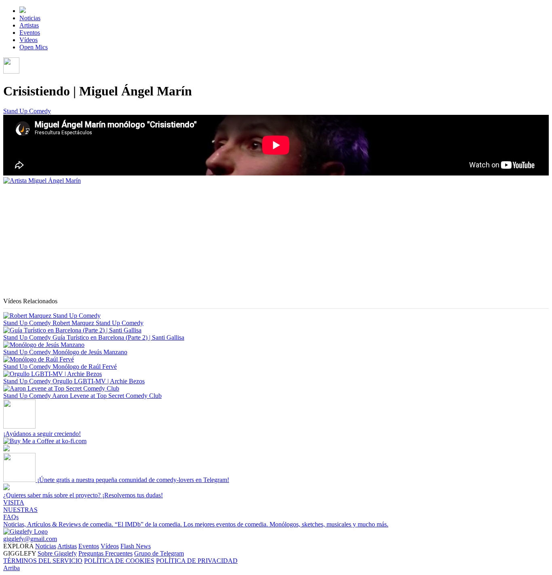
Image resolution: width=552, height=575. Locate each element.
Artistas (29, 25)
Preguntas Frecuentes (105, 553)
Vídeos (28, 39)
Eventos (29, 32)
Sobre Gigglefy (57, 553)
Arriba (11, 567)
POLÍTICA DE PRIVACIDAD (197, 560)
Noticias (29, 18)
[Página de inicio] (22, 10)
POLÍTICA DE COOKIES (119, 560)
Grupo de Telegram (159, 553)
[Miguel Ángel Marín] (42, 180)
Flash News (135, 546)
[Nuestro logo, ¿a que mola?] (25, 531)
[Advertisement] (245, 241)
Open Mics (33, 47)
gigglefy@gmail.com (30, 538)
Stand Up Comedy (27, 111)
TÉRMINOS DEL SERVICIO (42, 560)
